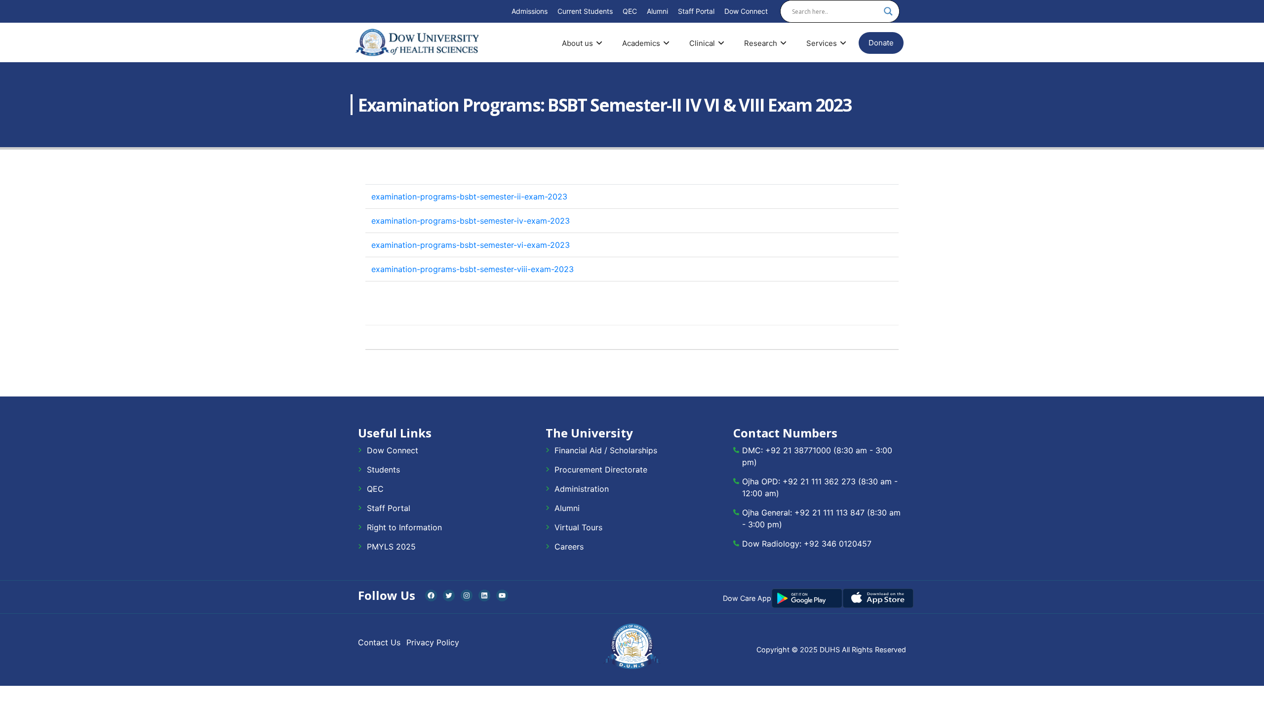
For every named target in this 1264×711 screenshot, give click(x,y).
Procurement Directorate (600, 469)
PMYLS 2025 (391, 547)
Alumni (657, 11)
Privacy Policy (432, 642)
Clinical (702, 43)
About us (577, 43)
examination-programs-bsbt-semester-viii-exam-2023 (472, 269)
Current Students (585, 11)
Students (383, 469)
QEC (630, 11)
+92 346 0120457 (837, 544)
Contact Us (379, 642)
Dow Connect (746, 11)
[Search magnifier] (888, 11)
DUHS (830, 649)
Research (760, 43)
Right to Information (404, 527)
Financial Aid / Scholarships (605, 450)
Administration (581, 489)
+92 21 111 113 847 (829, 512)
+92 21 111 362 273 (819, 481)
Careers (569, 547)
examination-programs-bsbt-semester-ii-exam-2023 (469, 196)
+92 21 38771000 (798, 450)
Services (821, 43)
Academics (641, 43)
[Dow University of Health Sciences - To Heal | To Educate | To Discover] (417, 42)
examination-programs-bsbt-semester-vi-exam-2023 (470, 245)
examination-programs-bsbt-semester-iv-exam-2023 (470, 221)
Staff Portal (696, 11)
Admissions (530, 11)
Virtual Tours (578, 527)
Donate (881, 42)
